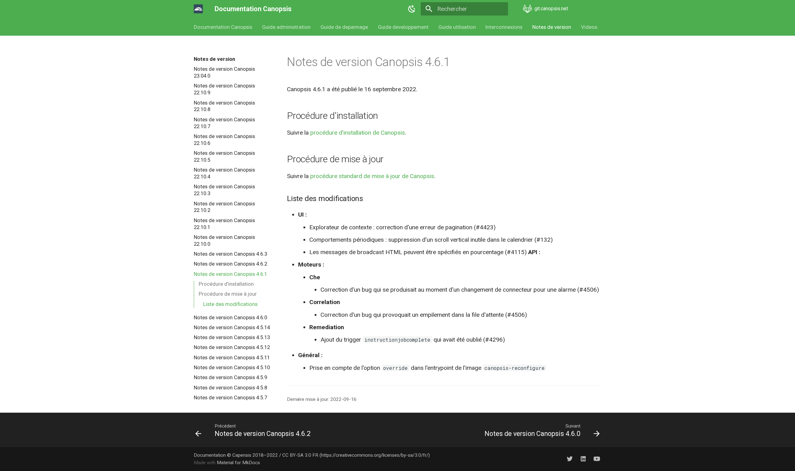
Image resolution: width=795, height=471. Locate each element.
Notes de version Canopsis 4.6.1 (230, 274)
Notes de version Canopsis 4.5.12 (232, 347)
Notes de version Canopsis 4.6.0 (230, 317)
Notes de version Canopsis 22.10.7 (224, 122)
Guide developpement (403, 27)
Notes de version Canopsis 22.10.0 (224, 240)
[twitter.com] (569, 459)
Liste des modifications (230, 304)
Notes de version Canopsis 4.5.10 (232, 367)
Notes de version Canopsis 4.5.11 (232, 357)
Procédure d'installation (226, 284)
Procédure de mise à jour (228, 294)
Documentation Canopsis (223, 27)
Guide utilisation (456, 27)
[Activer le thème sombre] (411, 9)
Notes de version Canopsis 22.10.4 (224, 173)
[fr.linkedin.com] (583, 459)
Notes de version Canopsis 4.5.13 (232, 337)
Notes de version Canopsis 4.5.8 (230, 387)
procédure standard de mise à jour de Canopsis (372, 176)
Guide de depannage (344, 27)
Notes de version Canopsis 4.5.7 (230, 397)
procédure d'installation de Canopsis (357, 132)
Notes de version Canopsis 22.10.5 (224, 156)
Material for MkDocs (238, 462)
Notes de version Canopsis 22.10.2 (224, 206)
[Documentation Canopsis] (198, 9)
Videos (589, 27)
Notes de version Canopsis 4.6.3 (230, 254)
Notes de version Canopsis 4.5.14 (232, 327)
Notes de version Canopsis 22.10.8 (224, 106)
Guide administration (286, 27)
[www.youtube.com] (596, 459)
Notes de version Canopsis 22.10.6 (224, 139)
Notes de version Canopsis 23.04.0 (224, 72)
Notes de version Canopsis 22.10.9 (224, 89)
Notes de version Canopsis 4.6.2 (230, 264)
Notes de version (551, 27)
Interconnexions (503, 27)
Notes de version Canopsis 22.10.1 (224, 223)
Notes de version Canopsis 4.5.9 (230, 377)
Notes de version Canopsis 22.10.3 (224, 189)
